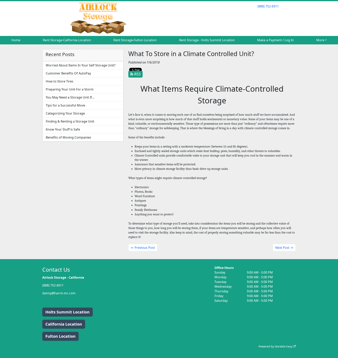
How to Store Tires (59, 81)
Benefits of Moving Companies (68, 137)
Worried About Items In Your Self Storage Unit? (80, 65)
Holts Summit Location (67, 312)
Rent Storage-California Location (67, 40)
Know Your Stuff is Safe (63, 129)
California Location (63, 324)
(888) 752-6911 (268, 6)
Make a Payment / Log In (275, 40)
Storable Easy (284, 346)
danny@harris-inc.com (59, 293)
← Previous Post (143, 247)
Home (15, 40)
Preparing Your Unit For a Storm (69, 89)
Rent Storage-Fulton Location (135, 40)
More (320, 40)
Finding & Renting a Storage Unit (70, 121)
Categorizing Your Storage (65, 113)
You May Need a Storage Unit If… (70, 97)
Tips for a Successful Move (65, 105)
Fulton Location (60, 336)
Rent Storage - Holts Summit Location (207, 40)
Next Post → (284, 247)
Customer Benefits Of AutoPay (68, 73)
